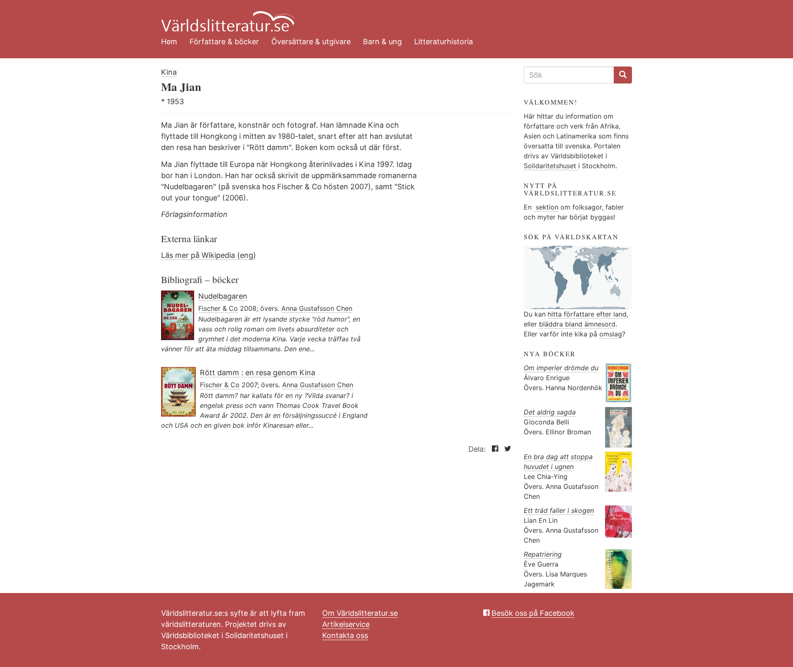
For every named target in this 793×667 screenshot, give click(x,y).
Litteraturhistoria (443, 41)
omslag (610, 334)
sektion (546, 207)
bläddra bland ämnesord (577, 324)
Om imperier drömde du (561, 368)
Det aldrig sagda (550, 412)
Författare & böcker (224, 41)
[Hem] (390, 16)
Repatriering (543, 554)
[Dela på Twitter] (505, 449)
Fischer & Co (218, 308)
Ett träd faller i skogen (559, 510)
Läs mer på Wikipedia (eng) (208, 255)
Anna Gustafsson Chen (316, 308)
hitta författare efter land (587, 314)
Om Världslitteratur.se (360, 613)
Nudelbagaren (222, 296)
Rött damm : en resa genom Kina (257, 372)
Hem (169, 41)
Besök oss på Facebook (533, 613)
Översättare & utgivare (311, 41)
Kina (169, 72)
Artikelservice (346, 624)
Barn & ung (382, 41)
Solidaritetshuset (551, 166)
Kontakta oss (345, 635)
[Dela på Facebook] (493, 449)
